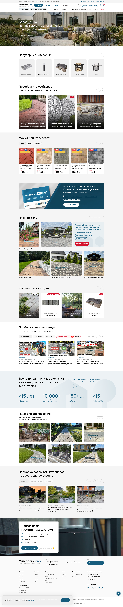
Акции (102, 9)
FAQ (36, 581)
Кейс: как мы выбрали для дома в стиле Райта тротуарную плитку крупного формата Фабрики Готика (89, 510)
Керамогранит (64, 9)
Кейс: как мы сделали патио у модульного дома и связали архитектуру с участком (32, 509)
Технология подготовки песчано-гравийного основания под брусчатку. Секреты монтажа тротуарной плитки (60, 363)
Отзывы (25, 1)
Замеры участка (49, 582)
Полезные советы (25, 336)
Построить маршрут (46, 548)
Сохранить (22, 359)
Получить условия (71, 204)
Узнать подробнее (25, 35)
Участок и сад (38, 336)
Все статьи (91, 481)
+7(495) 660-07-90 (52, 562)
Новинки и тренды (36, 481)
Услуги (48, 5)
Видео (64, 577)
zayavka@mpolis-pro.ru (72, 562)
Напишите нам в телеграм (88, 1)
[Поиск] (79, 5)
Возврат (37, 579)
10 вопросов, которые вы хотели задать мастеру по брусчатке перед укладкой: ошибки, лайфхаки (31, 363)
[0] (103, 5)
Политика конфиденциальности (77, 603)
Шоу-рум (47, 1)
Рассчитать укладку (82, 243)
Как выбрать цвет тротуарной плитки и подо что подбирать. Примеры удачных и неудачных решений (90, 363)
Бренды (20, 1)
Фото (63, 579)
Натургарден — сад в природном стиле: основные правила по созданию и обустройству (60, 509)
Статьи (64, 574)
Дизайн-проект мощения (39, 9)
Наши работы (25, 9)
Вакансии (74, 577)
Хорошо (65, 600)
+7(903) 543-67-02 (52, 564)
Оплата (36, 1)
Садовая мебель (83, 9)
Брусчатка (56, 9)
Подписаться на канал (64, 336)
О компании (31, 1)
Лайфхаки (48, 481)
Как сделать (24, 481)
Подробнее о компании (81, 386)
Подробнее (31, 600)
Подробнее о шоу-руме (29, 548)
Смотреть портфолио (97, 218)
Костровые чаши (93, 9)
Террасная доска (73, 9)
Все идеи (100, 418)
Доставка (42, 1)
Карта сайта (22, 581)
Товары (40, 5)
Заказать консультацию (90, 5)
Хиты (29, 143)
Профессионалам (77, 574)
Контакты (21, 574)
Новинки (37, 143)
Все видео (91, 336)
